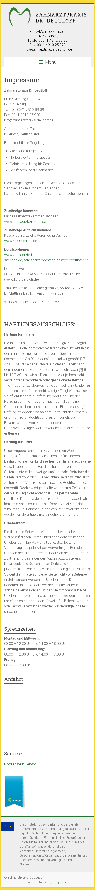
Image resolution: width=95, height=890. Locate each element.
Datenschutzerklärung (39, 882)
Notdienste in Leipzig (20, 764)
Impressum (61, 882)
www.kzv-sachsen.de (20, 241)
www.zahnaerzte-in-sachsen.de (28, 221)
